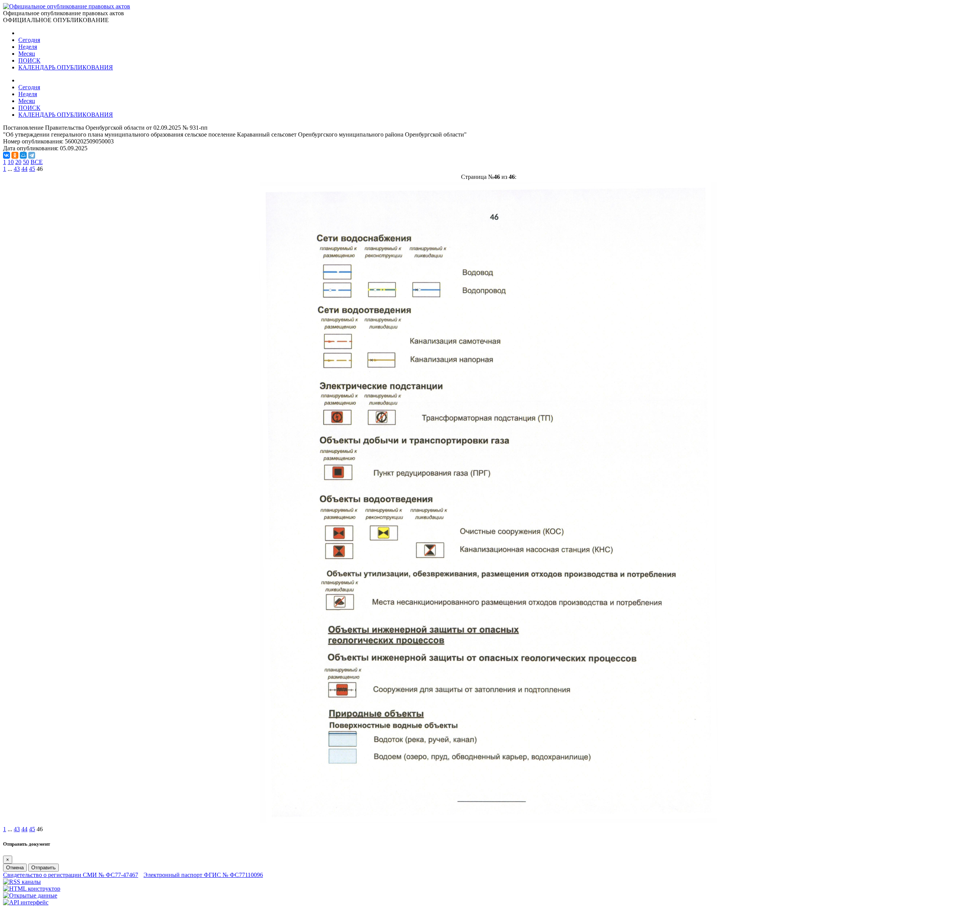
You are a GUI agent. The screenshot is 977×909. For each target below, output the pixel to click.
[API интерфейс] (25, 902)
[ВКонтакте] (6, 155)
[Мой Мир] (23, 155)
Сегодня (29, 40)
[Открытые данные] (30, 895)
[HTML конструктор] (31, 888)
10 (11, 162)
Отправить (43, 867)
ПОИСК (29, 60)
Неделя (27, 46)
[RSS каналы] (22, 881)
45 (32, 169)
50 (26, 162)
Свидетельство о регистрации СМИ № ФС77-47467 (70, 875)
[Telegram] (31, 155)
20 (18, 162)
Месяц (26, 53)
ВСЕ (37, 162)
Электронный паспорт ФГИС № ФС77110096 (203, 875)
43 (17, 169)
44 (24, 169)
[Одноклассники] (14, 155)
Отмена (15, 867)
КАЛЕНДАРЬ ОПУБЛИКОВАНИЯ (65, 67)
